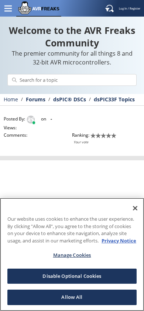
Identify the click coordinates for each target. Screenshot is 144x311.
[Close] (135, 208)
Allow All (71, 297)
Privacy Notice (119, 240)
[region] (72, 254)
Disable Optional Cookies (71, 276)
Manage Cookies (72, 255)
